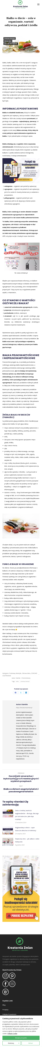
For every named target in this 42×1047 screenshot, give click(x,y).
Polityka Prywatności (9, 1014)
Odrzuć (30, 1043)
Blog (3, 1005)
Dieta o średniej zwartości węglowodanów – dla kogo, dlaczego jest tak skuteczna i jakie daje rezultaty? (27, 815)
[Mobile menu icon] (38, 4)
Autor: (16, 678)
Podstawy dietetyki (9, 38)
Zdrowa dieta (7, 41)
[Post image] (7, 813)
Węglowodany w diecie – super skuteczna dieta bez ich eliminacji (25, 829)
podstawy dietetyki (25, 681)
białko (17, 681)
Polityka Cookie (12, 1033)
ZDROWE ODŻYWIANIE (10, 43)
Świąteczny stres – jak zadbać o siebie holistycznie (27, 840)
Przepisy (5, 1010)
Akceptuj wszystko (21, 1038)
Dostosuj (11, 1043)
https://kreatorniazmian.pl (24, 708)
